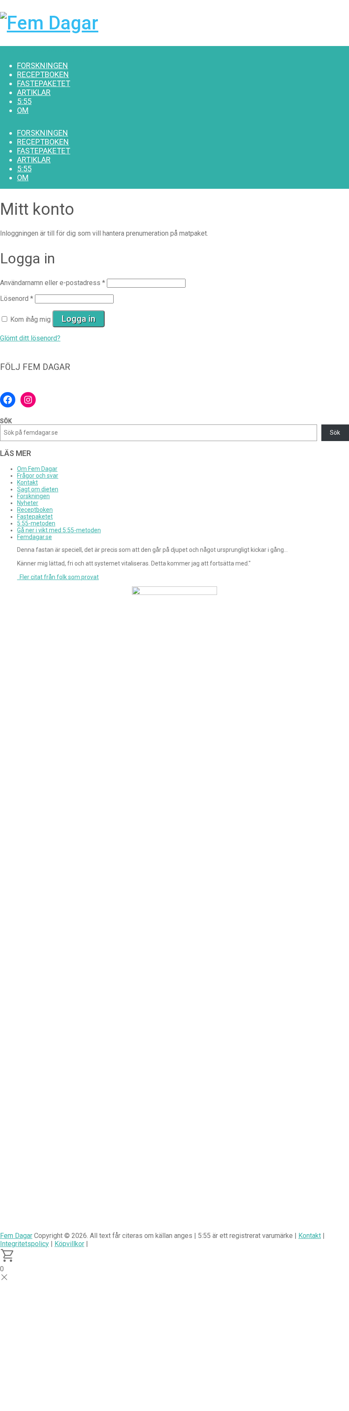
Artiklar (34, 92)
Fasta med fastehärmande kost (46, 50)
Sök (335, 432)
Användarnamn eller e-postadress (52, 283)
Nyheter (27, 502)
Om (23, 110)
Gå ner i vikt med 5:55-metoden (59, 530)
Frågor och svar (37, 475)
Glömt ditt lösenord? (30, 338)
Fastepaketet (43, 83)
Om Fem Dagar (37, 468)
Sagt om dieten (37, 489)
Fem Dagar (16, 1236)
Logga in (78, 319)
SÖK (6, 421)
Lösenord (16, 298)
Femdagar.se (34, 537)
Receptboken (43, 74)
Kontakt (27, 482)
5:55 (24, 101)
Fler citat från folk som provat (58, 577)
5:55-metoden (36, 523)
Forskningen (42, 65)
